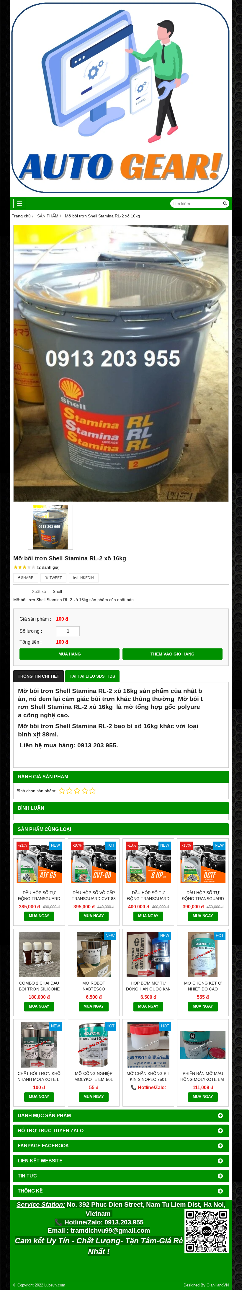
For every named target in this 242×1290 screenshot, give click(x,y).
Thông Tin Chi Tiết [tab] (38, 676)
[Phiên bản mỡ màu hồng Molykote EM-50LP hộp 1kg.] (202, 1045)
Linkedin (85, 578)
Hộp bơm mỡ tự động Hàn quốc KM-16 (148, 989)
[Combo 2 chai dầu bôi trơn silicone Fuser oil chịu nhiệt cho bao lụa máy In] (39, 954)
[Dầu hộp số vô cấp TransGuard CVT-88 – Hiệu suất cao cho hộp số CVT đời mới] (93, 864)
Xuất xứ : (40, 591)
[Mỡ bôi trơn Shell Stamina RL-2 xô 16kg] (121, 363)
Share (26, 578)
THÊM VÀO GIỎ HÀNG (172, 654)
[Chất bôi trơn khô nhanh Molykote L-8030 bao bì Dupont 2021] (39, 1045)
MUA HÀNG (69, 654)
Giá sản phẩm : (35, 619)
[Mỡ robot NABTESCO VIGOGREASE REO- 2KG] (93, 954)
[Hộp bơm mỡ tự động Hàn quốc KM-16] (148, 954)
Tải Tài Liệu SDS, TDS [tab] (92, 676)
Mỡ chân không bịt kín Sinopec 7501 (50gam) (148, 1079)
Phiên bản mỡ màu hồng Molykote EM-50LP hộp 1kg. (202, 1079)
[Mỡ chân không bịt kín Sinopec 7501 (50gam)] (148, 1045)
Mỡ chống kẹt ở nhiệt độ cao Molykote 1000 (203, 989)
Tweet (55, 578)
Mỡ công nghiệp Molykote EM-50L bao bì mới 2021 (93, 1079)
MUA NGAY (39, 916)
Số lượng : (30, 631)
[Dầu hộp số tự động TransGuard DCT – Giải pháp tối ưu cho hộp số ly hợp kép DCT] (202, 864)
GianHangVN (218, 1285)
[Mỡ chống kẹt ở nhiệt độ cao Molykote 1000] (202, 954)
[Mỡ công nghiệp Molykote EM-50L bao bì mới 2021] (93, 1045)
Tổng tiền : (30, 642)
